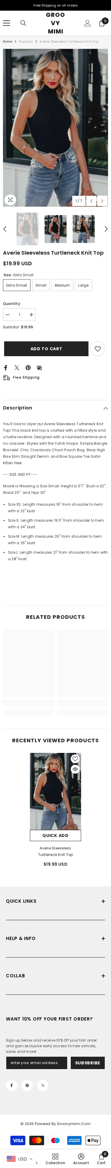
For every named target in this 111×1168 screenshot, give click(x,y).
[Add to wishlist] (97, 348)
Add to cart (46, 349)
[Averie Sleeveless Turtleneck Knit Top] (55, 791)
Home (7, 41)
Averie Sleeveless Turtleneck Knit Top (55, 851)
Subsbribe (87, 1063)
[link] (28, 703)
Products (26, 41)
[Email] (39, 367)
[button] (91, 201)
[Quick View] (75, 769)
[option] (55, 128)
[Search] (23, 23)
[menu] (6, 23)
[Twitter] (17, 367)
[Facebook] (5, 367)
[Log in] (87, 23)
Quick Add (55, 835)
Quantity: (12, 303)
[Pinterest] (28, 367)
